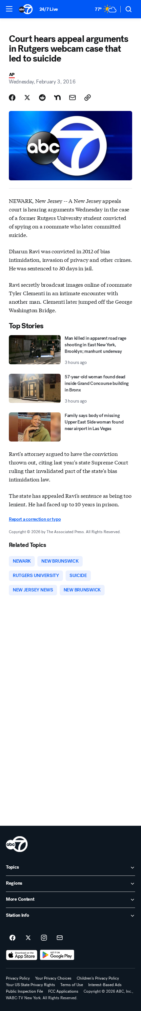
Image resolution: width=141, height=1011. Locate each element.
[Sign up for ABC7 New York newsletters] (59, 938)
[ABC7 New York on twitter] (28, 938)
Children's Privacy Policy (98, 978)
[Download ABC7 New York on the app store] (21, 955)
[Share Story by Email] (72, 97)
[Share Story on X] (27, 97)
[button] (9, 8)
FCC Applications (63, 991)
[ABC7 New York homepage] (26, 9)
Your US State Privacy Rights (30, 985)
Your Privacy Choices (53, 978)
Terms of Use (71, 985)
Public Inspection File (24, 991)
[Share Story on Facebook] (12, 97)
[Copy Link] (87, 97)
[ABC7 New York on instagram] (43, 938)
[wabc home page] (17, 844)
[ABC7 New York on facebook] (12, 938)
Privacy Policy (18, 978)
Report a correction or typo (35, 519)
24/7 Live (48, 9)
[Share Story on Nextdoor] (57, 97)
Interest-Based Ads (105, 985)
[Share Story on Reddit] (42, 97)
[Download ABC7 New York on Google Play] (57, 955)
